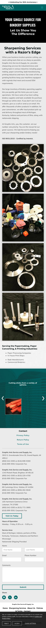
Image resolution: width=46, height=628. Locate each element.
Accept (17, 623)
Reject (6, 623)
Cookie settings (30, 623)
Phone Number (30, 555)
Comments (6, 565)
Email (4, 555)
